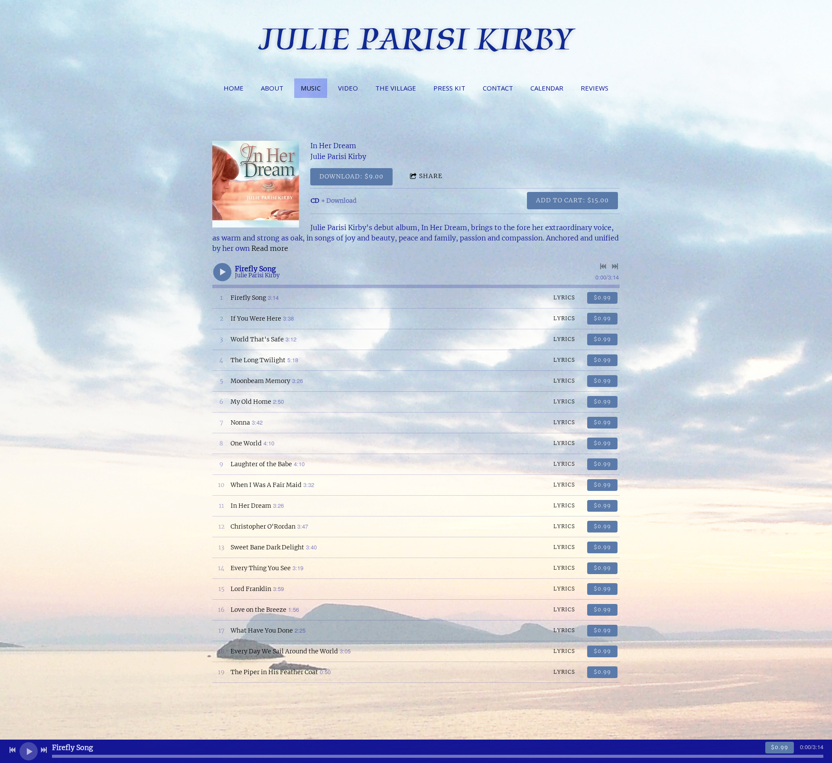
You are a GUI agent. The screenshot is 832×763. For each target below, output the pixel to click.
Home (234, 88)
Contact (498, 88)
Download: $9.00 (351, 176)
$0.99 (602, 297)
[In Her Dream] (255, 184)
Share (430, 176)
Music (311, 88)
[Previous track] (603, 266)
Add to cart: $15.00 (572, 200)
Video (348, 88)
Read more (269, 248)
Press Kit (449, 88)
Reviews (594, 88)
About (272, 88)
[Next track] (615, 266)
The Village (395, 88)
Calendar (546, 88)
